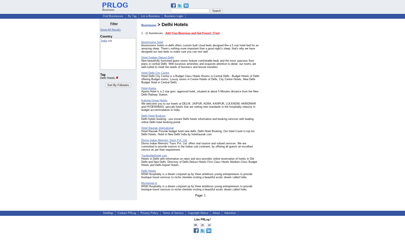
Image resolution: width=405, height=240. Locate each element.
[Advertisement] (284, 85)
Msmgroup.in (149, 183)
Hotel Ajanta (148, 88)
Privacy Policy (149, 213)
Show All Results (110, 29)
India (104, 40)
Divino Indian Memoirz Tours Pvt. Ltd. (164, 140)
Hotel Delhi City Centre (155, 72)
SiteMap (108, 213)
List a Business (150, 16)
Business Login (173, 16)
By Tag (132, 16)
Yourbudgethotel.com (154, 155)
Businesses (148, 25)
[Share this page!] (180, 6)
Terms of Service (173, 213)
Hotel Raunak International (157, 128)
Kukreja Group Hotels (154, 100)
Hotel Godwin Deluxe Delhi (157, 57)
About (216, 213)
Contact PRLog (126, 213)
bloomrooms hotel (152, 42)
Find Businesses (113, 16)
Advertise (230, 213)
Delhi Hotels (108, 78)
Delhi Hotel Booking (153, 115)
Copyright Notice (198, 213)
